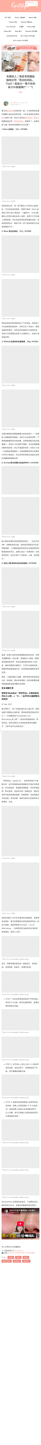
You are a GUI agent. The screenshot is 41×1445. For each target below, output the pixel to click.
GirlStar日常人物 (11, 36)
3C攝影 (21, 26)
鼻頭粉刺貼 (18, 121)
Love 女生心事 (10, 26)
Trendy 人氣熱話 (19, 17)
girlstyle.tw (19, 1251)
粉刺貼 (17, 1261)
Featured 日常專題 (31, 31)
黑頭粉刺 (6, 1261)
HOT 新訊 (8, 17)
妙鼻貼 (26, 1261)
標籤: (4, 1257)
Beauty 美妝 (33, 17)
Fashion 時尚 (13, 22)
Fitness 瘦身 (31, 26)
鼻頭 (3, 118)
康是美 (36, 118)
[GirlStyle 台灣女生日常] (20, 6)
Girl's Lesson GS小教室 (20, 40)
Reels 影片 (18, 31)
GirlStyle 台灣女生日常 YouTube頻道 (21, 1253)
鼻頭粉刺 (10, 111)
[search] (37, 7)
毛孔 (18, 1257)
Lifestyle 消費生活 (26, 22)
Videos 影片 (7, 31)
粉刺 (26, 1257)
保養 (20, 92)
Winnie (15, 102)
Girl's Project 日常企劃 (27, 36)
